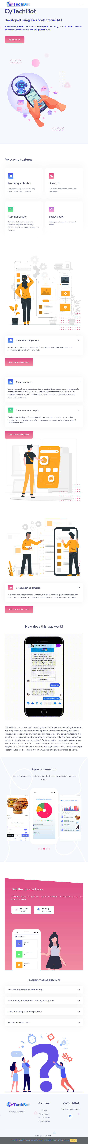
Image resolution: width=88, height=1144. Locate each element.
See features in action (19, 362)
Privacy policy (44, 1114)
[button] (39, 849)
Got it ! (73, 1140)
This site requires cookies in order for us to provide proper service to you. (40, 1140)
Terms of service (44, 1117)
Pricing (44, 1110)
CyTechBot (49, 1136)
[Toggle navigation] (81, 4)
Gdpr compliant (44, 1121)
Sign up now (14, 39)
